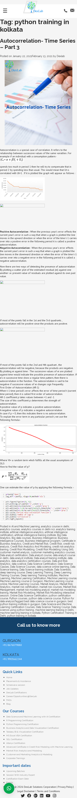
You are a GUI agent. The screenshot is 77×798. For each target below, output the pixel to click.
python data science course (45, 598)
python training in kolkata (21, 615)
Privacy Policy (65, 786)
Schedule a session (15, 685)
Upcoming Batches (15, 771)
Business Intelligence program (42, 540)
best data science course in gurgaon (45, 601)
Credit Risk (56, 543)
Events (9, 782)
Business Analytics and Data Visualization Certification (32, 728)
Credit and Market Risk (35, 543)
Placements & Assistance (18, 681)
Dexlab (61, 56)
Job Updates (12, 688)
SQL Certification (14, 739)
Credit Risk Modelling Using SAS (54, 549)
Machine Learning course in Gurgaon (21, 581)
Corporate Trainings (15, 758)
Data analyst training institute (50, 558)
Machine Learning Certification (28, 578)
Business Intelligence (44, 537)
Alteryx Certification (15, 743)
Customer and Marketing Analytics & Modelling (29, 754)
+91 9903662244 (12, 659)
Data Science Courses (22, 566)
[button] (9, 788)
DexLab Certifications (16, 692)
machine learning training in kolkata (20, 612)
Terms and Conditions (48, 791)
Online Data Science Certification (28, 595)
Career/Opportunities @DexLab (21, 696)
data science (19, 563)
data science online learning (53, 566)
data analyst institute (21, 558)
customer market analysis (15, 552)
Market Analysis (49, 584)
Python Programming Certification (22, 724)
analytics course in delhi (55, 526)
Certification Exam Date (17, 778)
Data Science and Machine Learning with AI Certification (33, 716)
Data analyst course (40, 555)
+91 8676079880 (12, 645)
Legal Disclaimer (26, 791)
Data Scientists (62, 569)
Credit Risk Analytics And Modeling (30, 546)
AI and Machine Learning (25, 526)
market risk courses (50, 586)
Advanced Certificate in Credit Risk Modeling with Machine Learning (39, 747)
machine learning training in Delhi (54, 609)
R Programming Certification (19, 720)
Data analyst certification (14, 555)
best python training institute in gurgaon (36, 603)
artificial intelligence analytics (27, 532)
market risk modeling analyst (33, 589)
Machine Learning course (61, 578)
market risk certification (25, 586)
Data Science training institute (36, 569)
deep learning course (12, 572)
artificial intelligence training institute (35, 535)
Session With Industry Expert (20, 775)
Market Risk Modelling (22, 592)
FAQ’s (8, 700)
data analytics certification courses (31, 561)
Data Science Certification (42, 563)
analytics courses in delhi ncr (38, 529)
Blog (8, 704)
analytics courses (10, 529)
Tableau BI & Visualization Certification (25, 732)
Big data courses (21, 537)
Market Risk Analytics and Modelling (24, 750)
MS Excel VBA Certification (19, 735)
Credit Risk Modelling (22, 549)
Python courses (18, 598)
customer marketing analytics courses (53, 552)
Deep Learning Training (39, 572)
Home (9, 677)
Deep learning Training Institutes (39, 575)
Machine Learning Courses (23, 584)
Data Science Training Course (53, 607)
